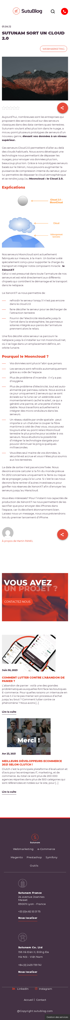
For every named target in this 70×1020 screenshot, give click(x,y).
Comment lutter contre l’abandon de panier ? (33, 679)
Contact (41, 999)
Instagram (45, 988)
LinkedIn (23, 988)
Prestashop (34, 857)
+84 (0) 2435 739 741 (29, 965)
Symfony (52, 857)
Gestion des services (57, 1017)
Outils (34, 865)
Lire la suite (9, 711)
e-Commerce (46, 849)
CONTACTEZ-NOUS (17, 602)
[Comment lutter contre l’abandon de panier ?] (29, 653)
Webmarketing (54, 48)
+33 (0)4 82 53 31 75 (29, 911)
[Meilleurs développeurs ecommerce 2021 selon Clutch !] (29, 736)
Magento (17, 857)
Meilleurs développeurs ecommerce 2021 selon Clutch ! (32, 762)
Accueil (28, 999)
